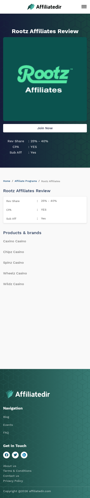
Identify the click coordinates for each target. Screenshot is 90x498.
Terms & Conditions (17, 470)
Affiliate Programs (26, 181)
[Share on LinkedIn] (24, 455)
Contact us (11, 475)
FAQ (6, 432)
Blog (6, 416)
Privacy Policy (13, 480)
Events (8, 424)
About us (9, 466)
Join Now (45, 128)
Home (6, 181)
